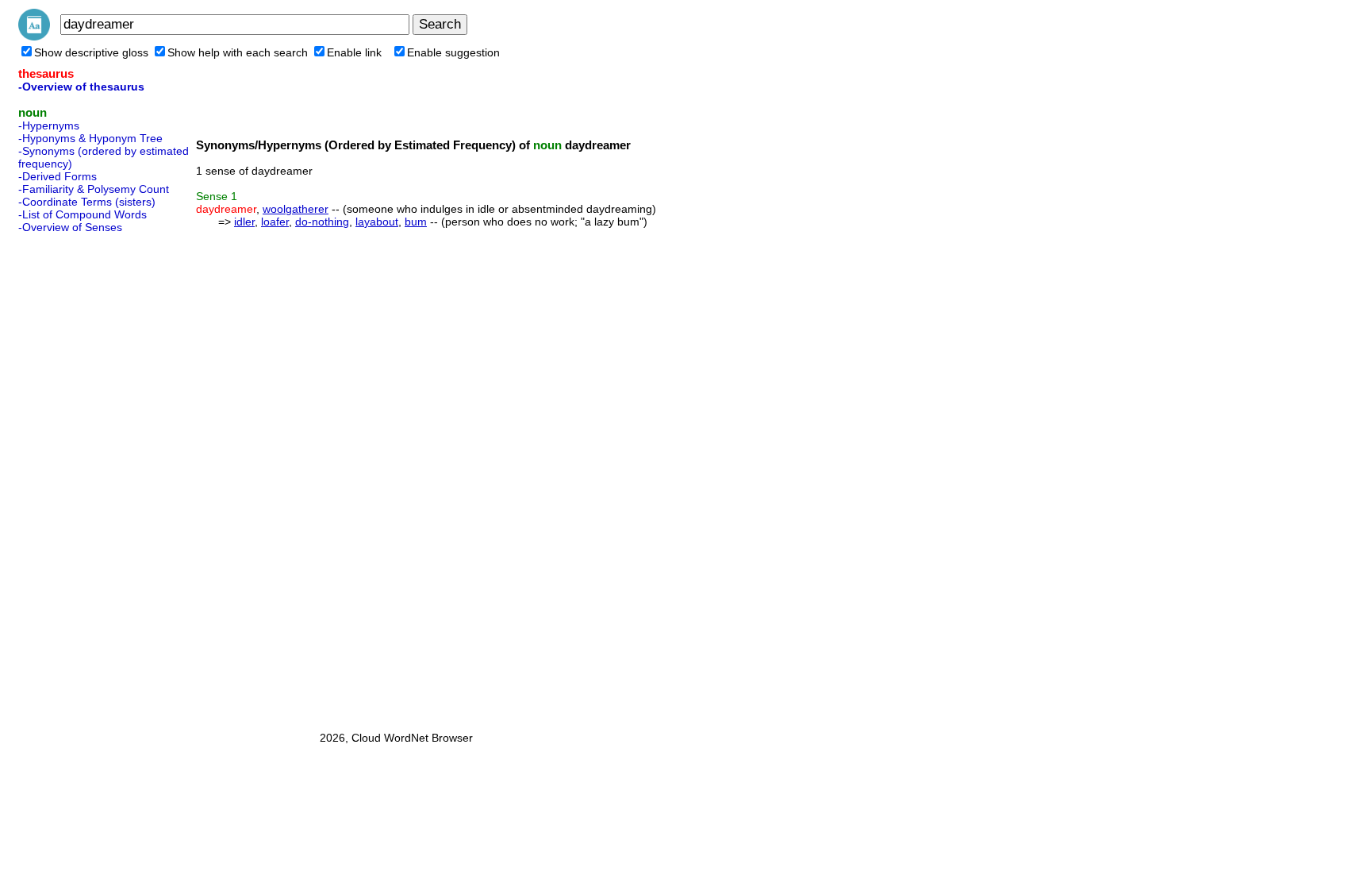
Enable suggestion (453, 52)
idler (244, 221)
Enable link (354, 52)
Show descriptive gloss (91, 52)
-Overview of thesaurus (81, 86)
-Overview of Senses (70, 227)
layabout (376, 221)
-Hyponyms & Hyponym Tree (90, 138)
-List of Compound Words (82, 214)
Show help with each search (237, 52)
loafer (275, 221)
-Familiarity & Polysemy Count (93, 189)
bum (416, 221)
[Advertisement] (81, 477)
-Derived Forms (57, 176)
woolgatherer (295, 208)
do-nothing (322, 221)
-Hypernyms (48, 125)
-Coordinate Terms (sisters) (87, 201)
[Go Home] (34, 36)
